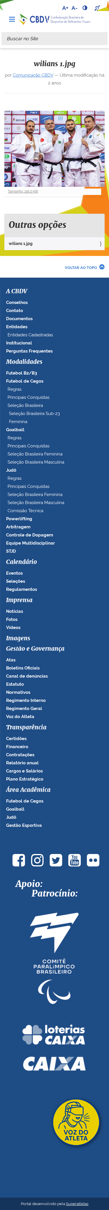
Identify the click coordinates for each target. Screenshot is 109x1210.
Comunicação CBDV (33, 75)
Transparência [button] (26, 728)
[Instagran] (37, 860)
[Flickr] (93, 860)
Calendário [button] (21, 562)
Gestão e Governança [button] (35, 649)
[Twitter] (56, 860)
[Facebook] (19, 860)
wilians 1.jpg (21, 243)
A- (75, 8)
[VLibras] (98, 8)
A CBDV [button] (16, 291)
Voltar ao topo (81, 267)
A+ (65, 8)
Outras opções (37, 225)
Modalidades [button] (24, 362)
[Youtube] (75, 860)
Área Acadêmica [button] (28, 790)
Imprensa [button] (19, 600)
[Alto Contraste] (85, 8)
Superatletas (77, 1204)
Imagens (18, 638)
